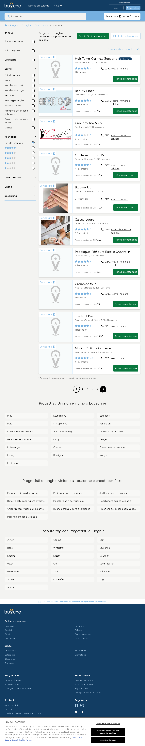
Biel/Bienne (13, 571)
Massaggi (9, 626)
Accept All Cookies (108, 740)
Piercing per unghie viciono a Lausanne (22, 516)
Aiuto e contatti (12, 705)
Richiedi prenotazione (126, 78)
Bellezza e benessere (16, 621)
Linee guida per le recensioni (18, 688)
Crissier (57, 447)
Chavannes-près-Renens (20, 431)
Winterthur (58, 547)
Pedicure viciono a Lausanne (68, 493)
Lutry (56, 439)
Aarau (10, 587)
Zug (102, 579)
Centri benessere (82, 634)
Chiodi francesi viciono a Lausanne (25, 508)
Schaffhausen (107, 563)
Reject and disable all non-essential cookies (108, 731)
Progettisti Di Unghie (20, 25)
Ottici (7, 634)
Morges (103, 455)
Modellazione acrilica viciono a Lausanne (115, 501)
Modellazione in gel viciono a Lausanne (68, 501)
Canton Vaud (42, 25)
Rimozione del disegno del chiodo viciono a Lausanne (117, 509)
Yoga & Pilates (81, 638)
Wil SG (10, 579)
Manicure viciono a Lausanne (22, 493)
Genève (57, 540)
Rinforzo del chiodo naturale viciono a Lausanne (26, 501)
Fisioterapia (10, 650)
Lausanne (105, 547)
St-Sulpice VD (60, 423)
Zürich (10, 540)
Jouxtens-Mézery (62, 431)
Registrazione (133, 8)
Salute (8, 646)
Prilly (9, 415)
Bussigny (58, 455)
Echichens (12, 463)
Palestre (78, 630)
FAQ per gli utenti (13, 680)
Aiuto (56, 5)
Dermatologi (81, 655)
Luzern (56, 555)
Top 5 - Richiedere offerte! (92, 36)
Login (116, 8)
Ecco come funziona (84, 684)
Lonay (10, 455)
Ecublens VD (59, 415)
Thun (55, 571)
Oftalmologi (10, 659)
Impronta (9, 709)
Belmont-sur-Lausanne (19, 439)
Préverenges (13, 447)
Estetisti (8, 630)
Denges (103, 439)
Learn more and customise (108, 723)
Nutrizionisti (80, 626)
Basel (10, 547)
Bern (102, 540)
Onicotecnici (10, 638)
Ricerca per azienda (38, 5)
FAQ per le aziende (84, 680)
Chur (55, 563)
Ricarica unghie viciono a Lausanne (71, 508)
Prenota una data (125, 175)
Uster (10, 563)
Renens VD (105, 423)
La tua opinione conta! (74, 602)
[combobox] (48, 16)
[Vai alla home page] (15, 6)
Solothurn (105, 571)
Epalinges (105, 415)
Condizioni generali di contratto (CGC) (23, 713)
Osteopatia (10, 655)
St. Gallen (104, 555)
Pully (9, 423)
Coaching (9, 663)
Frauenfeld (59, 579)
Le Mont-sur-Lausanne (111, 431)
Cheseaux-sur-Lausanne (112, 447)
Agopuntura (80, 650)
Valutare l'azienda (13, 684)
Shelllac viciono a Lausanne (114, 493)
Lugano (11, 555)
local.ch (78, 717)
